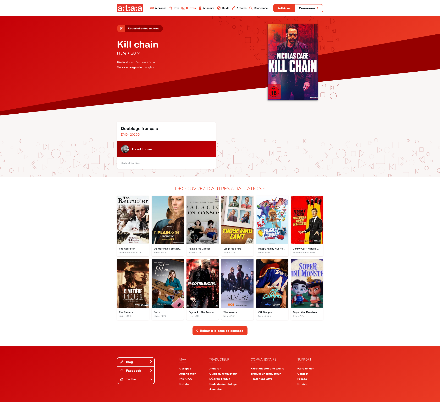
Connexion (307, 8)
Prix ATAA (185, 378)
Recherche (261, 8)
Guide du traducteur (223, 373)
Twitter (131, 379)
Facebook (133, 370)
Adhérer (284, 8)
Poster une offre (262, 378)
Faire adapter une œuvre (267, 368)
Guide (225, 8)
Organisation (187, 373)
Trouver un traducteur (266, 373)
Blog (129, 362)
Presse (302, 378)
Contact (302, 373)
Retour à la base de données (221, 330)
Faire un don (305, 368)
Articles (241, 8)
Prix (176, 8)
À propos (160, 8)
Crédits (302, 383)
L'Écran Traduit (219, 378)
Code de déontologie (223, 383)
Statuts (184, 383)
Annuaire (208, 8)
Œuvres (191, 8)
